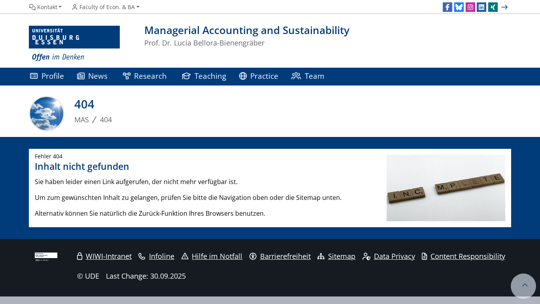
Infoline (161, 256)
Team (315, 75)
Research (150, 75)
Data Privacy (394, 256)
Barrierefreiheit (285, 256)
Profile (53, 75)
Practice (264, 75)
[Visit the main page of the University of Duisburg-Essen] (74, 44)
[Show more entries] (505, 7)
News (98, 75)
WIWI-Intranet (109, 256)
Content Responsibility (467, 256)
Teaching (210, 75)
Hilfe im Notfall (217, 256)
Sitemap (341, 256)
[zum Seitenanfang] (523, 286)
